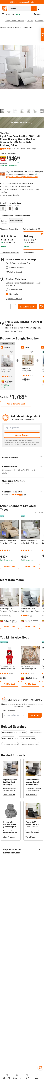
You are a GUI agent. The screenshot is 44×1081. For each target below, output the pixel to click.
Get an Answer (22, 435)
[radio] (7, 289)
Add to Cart (28, 307)
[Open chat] (42, 34)
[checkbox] (7, 267)
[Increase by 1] (13, 306)
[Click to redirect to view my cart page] (39, 8)
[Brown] (10, 208)
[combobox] (19, 8)
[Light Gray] (3, 208)
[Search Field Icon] (34, 8)
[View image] (2, 111)
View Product (9, 794)
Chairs (30, 20)
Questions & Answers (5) (26, 149)
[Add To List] (41, 306)
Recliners (39, 20)
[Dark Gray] (16, 208)
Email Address (8, 710)
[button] (22, 457)
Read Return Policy (13, 331)
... (1, 21)
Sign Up (34, 715)
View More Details (11, 195)
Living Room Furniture (14, 20)
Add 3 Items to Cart (16, 404)
